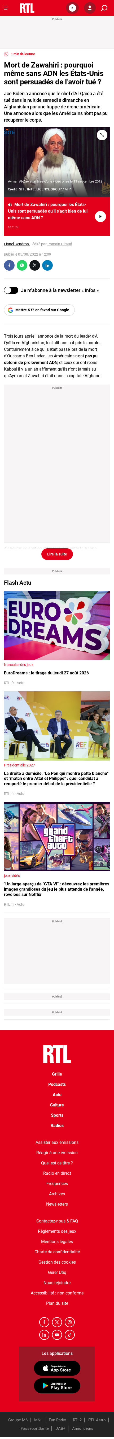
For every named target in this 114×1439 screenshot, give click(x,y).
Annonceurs (82, 1428)
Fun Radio (57, 1420)
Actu (57, 1094)
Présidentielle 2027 (19, 765)
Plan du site (57, 1303)
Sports (57, 1115)
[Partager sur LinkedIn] (47, 265)
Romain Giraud (59, 244)
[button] (72, 8)
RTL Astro (97, 1420)
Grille (57, 1074)
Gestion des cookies (57, 1262)
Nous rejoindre (57, 1282)
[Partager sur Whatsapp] (22, 265)
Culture (57, 1104)
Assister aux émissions (57, 1142)
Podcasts (57, 1084)
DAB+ (60, 1428)
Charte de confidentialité (57, 1251)
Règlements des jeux (57, 1231)
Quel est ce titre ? (57, 1162)
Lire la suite (57, 554)
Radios (57, 1125)
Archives (57, 1193)
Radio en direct (57, 1173)
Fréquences (57, 1183)
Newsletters (57, 1204)
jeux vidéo (12, 875)
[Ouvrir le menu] (6, 8)
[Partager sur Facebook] (9, 265)
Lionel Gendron (17, 244)
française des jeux (18, 664)
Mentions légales (57, 1241)
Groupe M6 (18, 1420)
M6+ (38, 1420)
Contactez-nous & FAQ (57, 1221)
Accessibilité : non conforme (57, 1293)
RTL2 (77, 1420)
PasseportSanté (35, 1428)
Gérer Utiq (57, 1272)
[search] (104, 8)
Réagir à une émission (57, 1152)
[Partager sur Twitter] (34, 265)
